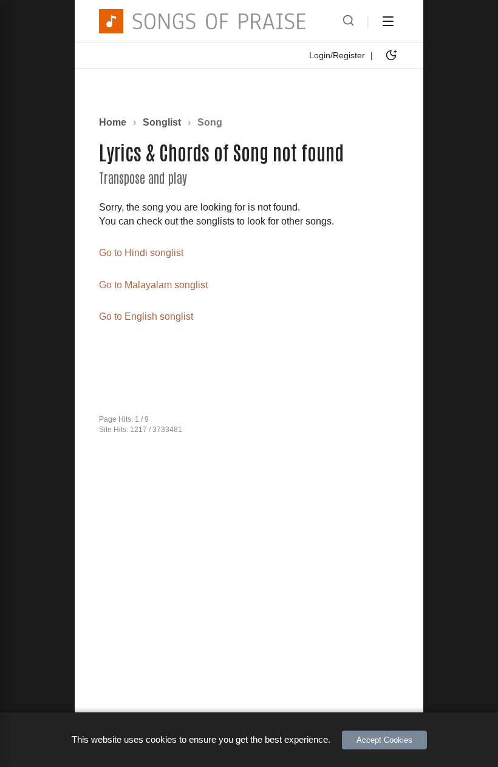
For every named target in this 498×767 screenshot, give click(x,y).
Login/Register (337, 55)
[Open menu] (388, 21)
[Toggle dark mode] (391, 55)
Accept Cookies (384, 740)
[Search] (348, 21)
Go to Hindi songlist (141, 253)
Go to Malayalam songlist (153, 285)
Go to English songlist (146, 316)
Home (112, 122)
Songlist (163, 122)
